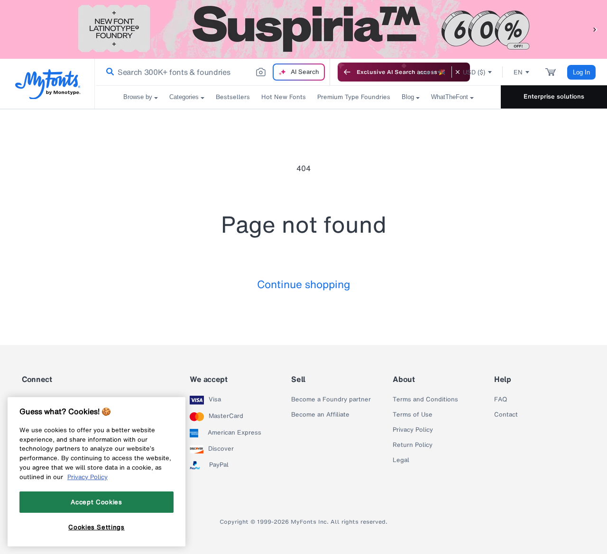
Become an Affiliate (320, 414)
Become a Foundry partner (331, 399)
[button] (595, 29)
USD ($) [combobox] (474, 72)
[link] (108, 72)
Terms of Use (412, 414)
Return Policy (412, 445)
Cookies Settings (96, 527)
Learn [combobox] (425, 72)
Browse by (137, 96)
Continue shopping (303, 284)
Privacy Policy (413, 430)
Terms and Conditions (425, 399)
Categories (184, 96)
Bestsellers (233, 96)
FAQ (500, 399)
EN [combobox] (518, 72)
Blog (408, 96)
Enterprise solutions (554, 96)
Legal (401, 460)
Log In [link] (581, 72)
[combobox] (212, 72)
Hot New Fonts (283, 96)
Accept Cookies (96, 502)
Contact (506, 414)
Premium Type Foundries (353, 96)
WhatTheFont (449, 96)
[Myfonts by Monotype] (47, 84)
